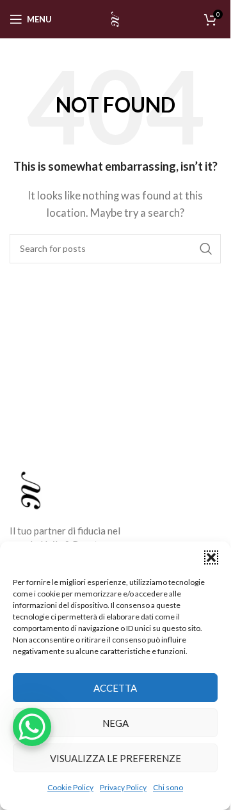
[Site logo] (115, 18)
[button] (211, 557)
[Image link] (31, 488)
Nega (115, 723)
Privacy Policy (123, 787)
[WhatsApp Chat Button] (32, 727)
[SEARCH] (206, 248)
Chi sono (168, 787)
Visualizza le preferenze (115, 758)
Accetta (115, 688)
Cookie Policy (70, 787)
